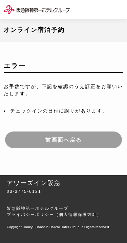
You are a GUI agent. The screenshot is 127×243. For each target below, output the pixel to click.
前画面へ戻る (63, 140)
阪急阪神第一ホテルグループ (37, 208)
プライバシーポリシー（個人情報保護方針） (54, 214)
